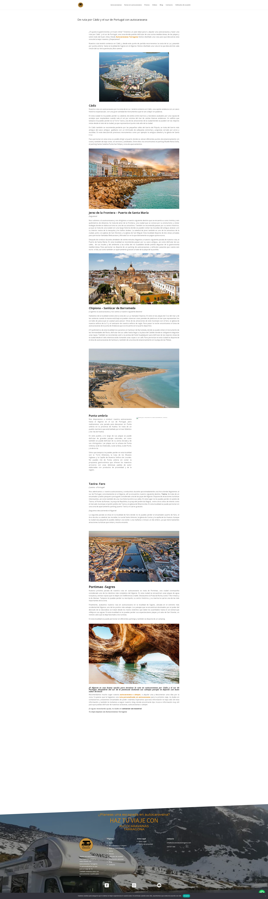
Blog (161, 5)
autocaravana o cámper (130, 694)
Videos (154, 5)
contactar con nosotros (131, 708)
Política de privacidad (146, 844)
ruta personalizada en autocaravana (134, 697)
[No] (265, 896)
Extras (111, 851)
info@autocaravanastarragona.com (179, 843)
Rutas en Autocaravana (117, 848)
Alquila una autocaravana (88, 856)
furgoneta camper (88, 859)
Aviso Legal (142, 841)
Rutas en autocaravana (133, 5)
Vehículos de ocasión (183, 5)
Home (111, 843)
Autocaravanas (116, 5)
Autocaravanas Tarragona (127, 37)
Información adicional (116, 859)
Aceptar (186, 896)
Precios (146, 5)
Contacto (169, 5)
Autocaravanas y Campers (118, 846)
